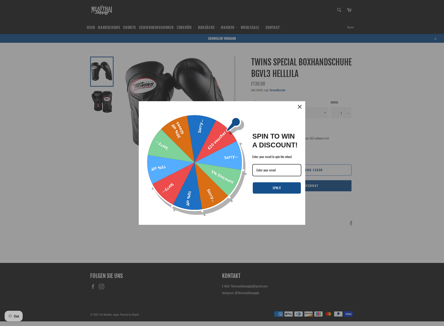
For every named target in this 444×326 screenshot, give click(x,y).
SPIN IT (277, 187)
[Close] (299, 106)
